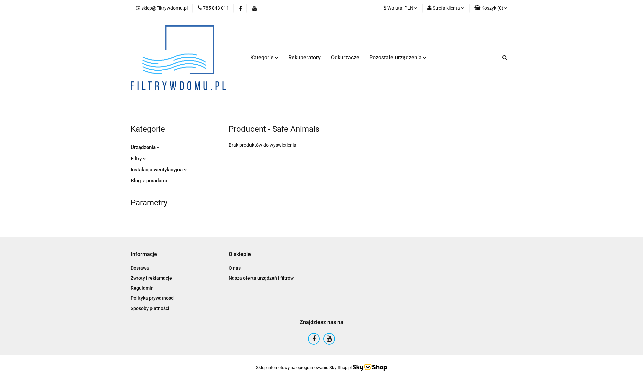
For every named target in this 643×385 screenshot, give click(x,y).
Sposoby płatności (150, 308)
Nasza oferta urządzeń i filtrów (261, 278)
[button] (490, 8)
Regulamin (142, 288)
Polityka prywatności (153, 298)
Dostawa (140, 268)
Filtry (137, 159)
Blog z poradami (149, 181)
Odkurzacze (345, 57)
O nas (235, 268)
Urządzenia (144, 147)
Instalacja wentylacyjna (157, 170)
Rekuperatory (304, 57)
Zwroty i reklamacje (151, 278)
